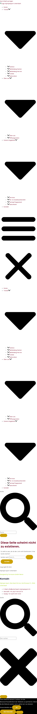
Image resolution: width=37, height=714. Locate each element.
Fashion (12, 67)
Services (12, 197)
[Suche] (3, 535)
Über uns (12, 135)
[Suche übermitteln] (29, 557)
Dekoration (13, 76)
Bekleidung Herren (16, 71)
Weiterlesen (8, 712)
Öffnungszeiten (14, 138)
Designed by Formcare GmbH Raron (11, 574)
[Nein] (19, 712)
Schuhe (12, 74)
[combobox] (8, 532)
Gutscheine (13, 204)
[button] (18, 247)
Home (6, 7)
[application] (9, 9)
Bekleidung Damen (16, 69)
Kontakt (6, 207)
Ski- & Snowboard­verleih (17, 200)
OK (17, 707)
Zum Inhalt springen (6, 1)
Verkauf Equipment (16, 202)
